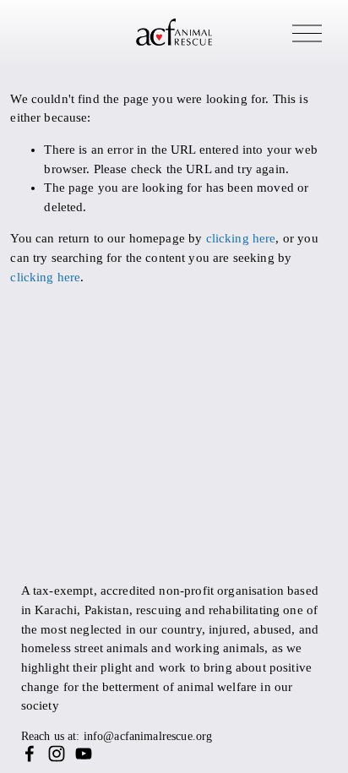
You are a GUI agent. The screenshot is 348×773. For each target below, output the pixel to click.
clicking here (241, 238)
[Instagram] (56, 753)
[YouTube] (83, 753)
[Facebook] (29, 753)
